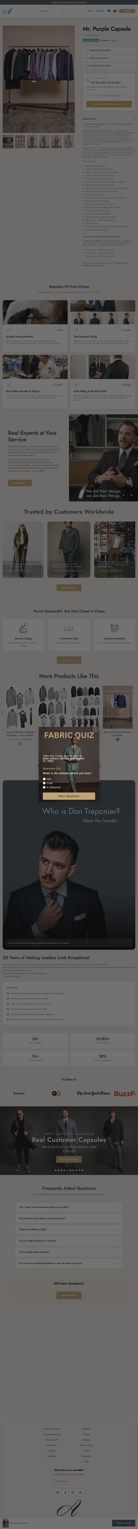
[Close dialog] (96, 729)
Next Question (69, 796)
